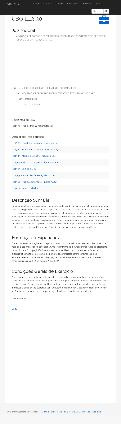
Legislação (72, 4)
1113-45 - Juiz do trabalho (25, 188)
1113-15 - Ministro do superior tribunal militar (34, 156)
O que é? (47, 4)
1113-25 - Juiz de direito (24, 169)
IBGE (78, 412)
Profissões (87, 4)
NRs (98, 4)
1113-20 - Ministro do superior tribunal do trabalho (37, 162)
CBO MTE (13, 3)
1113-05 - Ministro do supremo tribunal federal (35, 143)
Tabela (60, 4)
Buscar (35, 4)
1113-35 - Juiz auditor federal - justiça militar (34, 175)
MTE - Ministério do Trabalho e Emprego (56, 412)
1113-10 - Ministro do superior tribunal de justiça (36, 149)
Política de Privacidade (91, 412)
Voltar (14, 309)
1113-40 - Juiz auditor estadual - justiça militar (35, 182)
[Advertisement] (60, 65)
